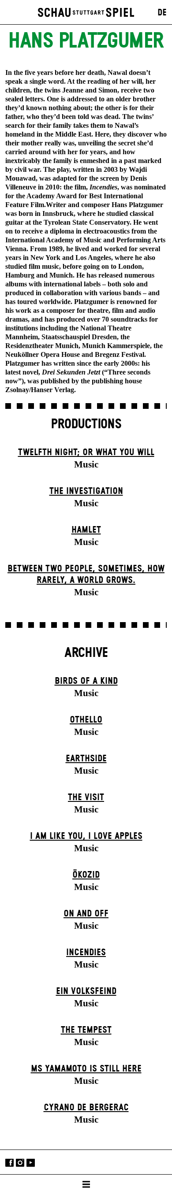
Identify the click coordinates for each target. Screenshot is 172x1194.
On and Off (86, 914)
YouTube (30, 1163)
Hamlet (86, 530)
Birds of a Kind (86, 681)
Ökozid (86, 875)
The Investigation (86, 491)
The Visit (86, 797)
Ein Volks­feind (86, 991)
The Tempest (86, 1030)
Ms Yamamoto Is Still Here (86, 1069)
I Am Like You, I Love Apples (86, 836)
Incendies (86, 952)
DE (162, 13)
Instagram (20, 1163)
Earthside (86, 759)
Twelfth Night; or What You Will (86, 452)
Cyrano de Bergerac (86, 1107)
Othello (86, 720)
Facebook (9, 1163)
